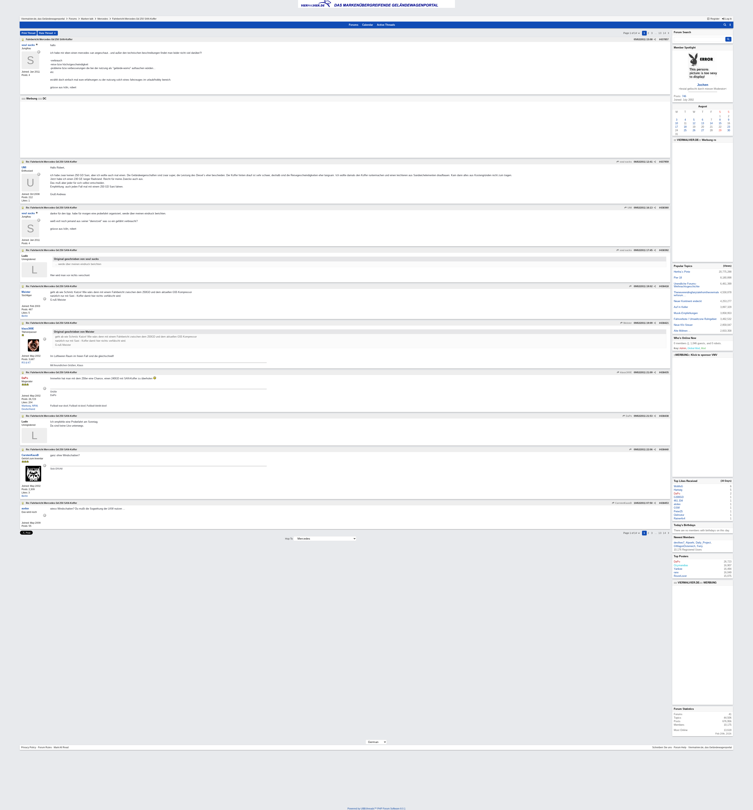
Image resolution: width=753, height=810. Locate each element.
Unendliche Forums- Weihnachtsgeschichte (686, 285)
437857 (664, 39)
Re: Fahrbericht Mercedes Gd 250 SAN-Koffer (51, 161)
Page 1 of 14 (630, 33)
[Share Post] (655, 39)
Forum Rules (45, 747)
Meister (627, 323)
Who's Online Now (685, 338)
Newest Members (684, 537)
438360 (664, 207)
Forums (73, 18)
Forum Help (680, 747)
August (702, 106)
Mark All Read (61, 747)
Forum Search (682, 32)
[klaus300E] (33, 350)
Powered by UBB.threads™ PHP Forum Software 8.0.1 (376, 808)
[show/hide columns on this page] (730, 24)
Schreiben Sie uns (662, 747)
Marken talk (87, 18)
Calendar (367, 24)
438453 (664, 503)
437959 (664, 161)
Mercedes (102, 18)
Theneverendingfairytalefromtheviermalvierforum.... (696, 294)
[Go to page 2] (668, 33)
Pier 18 (678, 277)
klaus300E (625, 372)
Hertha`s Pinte (682, 271)
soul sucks (625, 161)
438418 (664, 286)
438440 (664, 449)
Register (714, 18)
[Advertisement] (139, 129)
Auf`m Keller (681, 307)
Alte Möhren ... (682, 330)
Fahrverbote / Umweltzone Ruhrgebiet (695, 319)
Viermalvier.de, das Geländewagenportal (43, 18)
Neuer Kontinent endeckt (688, 301)
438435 (664, 372)
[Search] (725, 24)
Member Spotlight (685, 47)
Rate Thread (46, 33)
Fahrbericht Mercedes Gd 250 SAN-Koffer (49, 39)
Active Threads (386, 24)
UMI (629, 207)
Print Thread (28, 33)
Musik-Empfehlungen (686, 313)
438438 (664, 416)
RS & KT (26, 362)
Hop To (289, 538)
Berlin (25, 316)
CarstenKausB (623, 503)
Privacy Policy (28, 747)
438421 (664, 323)
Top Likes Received (685, 481)
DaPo (628, 416)
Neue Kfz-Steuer (683, 324)
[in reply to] (630, 286)
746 (684, 96)
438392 (664, 250)
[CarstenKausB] (33, 480)
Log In (728, 18)
